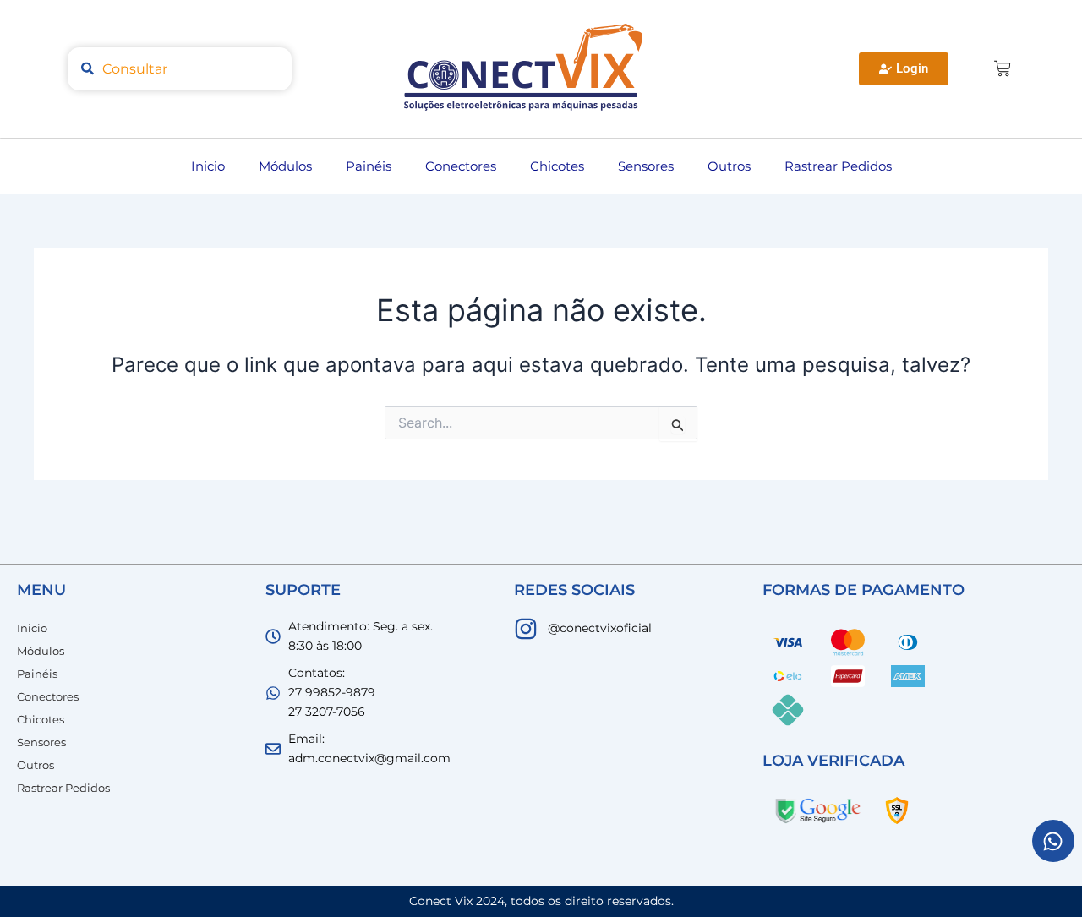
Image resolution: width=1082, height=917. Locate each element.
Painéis (368, 166)
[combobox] (180, 68)
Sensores (646, 166)
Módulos (285, 166)
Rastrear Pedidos (838, 166)
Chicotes (557, 166)
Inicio (208, 166)
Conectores (460, 166)
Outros (729, 166)
